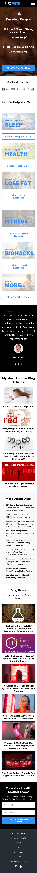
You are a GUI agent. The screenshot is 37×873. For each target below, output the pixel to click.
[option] (18, 331)
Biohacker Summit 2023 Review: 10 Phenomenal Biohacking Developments (18, 621)
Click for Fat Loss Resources (18, 196)
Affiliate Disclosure (18, 853)
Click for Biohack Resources (18, 266)
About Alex (18, 844)
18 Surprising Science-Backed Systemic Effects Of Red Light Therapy (18, 681)
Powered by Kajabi (18, 830)
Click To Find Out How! (18, 68)
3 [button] (21, 356)
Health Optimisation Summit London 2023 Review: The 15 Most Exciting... (18, 651)
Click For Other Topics (18, 297)
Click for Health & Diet (18, 165)
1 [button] (15, 356)
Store (18, 835)
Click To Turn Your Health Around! (18, 813)
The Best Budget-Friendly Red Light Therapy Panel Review (18, 766)
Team (18, 849)
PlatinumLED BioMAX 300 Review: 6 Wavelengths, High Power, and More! (18, 738)
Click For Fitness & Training (18, 234)
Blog (18, 839)
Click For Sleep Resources (18, 136)
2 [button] (18, 356)
